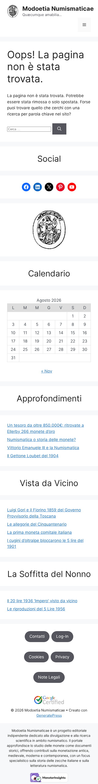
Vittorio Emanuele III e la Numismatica (43, 447)
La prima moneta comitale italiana (39, 532)
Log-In (62, 636)
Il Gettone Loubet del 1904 (33, 455)
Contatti (37, 636)
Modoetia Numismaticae (58, 8)
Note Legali (49, 677)
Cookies (36, 656)
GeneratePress (49, 715)
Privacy (62, 656)
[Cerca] (59, 129)
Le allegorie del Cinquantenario (37, 524)
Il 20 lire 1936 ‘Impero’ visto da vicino (42, 600)
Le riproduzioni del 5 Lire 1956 (36, 609)
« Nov (46, 371)
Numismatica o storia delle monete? (41, 439)
